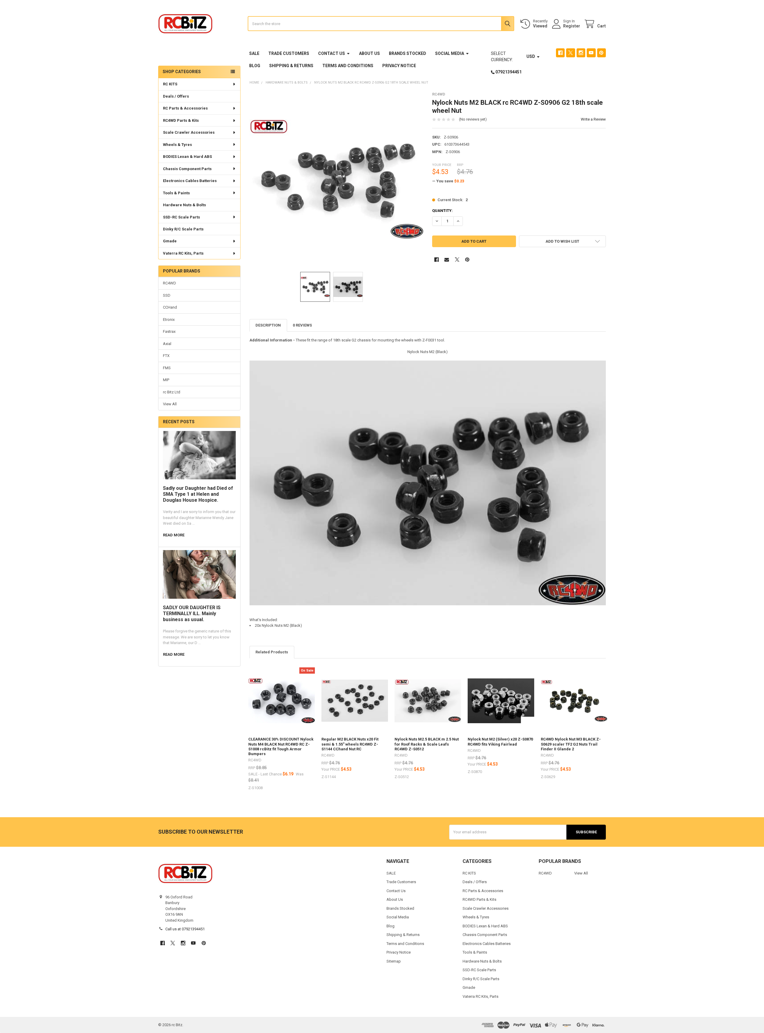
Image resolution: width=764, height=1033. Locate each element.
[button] (562, 241)
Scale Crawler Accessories (189, 132)
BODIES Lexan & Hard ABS (187, 156)
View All (170, 404)
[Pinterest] (601, 52)
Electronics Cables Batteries (190, 180)
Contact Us (331, 53)
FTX (166, 355)
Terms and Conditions (347, 65)
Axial (167, 343)
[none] (336, 179)
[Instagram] (581, 52)
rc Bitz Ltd (171, 392)
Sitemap (393, 961)
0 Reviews (302, 325)
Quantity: (442, 210)
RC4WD (169, 283)
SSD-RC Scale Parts (181, 217)
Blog (254, 65)
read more (173, 535)
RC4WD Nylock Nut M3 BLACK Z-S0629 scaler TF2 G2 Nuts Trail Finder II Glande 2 (571, 744)
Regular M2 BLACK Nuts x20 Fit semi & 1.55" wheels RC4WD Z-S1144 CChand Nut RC (349, 744)
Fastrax (169, 331)
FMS (167, 368)
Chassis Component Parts (187, 169)
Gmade (170, 241)
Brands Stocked (407, 53)
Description (268, 325)
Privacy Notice (399, 65)
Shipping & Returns (291, 65)
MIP (166, 380)
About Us (369, 53)
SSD (166, 295)
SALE (254, 53)
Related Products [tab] (271, 652)
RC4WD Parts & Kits (181, 120)
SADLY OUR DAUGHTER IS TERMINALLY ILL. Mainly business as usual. (192, 613)
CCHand (170, 307)
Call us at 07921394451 (185, 929)
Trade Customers (288, 53)
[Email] (446, 259)
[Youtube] (591, 52)
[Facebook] (560, 52)
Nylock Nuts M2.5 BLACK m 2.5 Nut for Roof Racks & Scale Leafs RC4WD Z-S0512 (427, 744)
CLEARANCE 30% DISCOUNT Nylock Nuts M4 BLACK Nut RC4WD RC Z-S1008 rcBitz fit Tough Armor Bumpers (280, 746)
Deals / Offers (176, 96)
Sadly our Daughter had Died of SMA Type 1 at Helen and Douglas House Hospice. (198, 494)
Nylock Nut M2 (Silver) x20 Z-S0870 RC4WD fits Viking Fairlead (500, 741)
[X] (570, 52)
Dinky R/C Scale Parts (183, 229)
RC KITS (170, 84)
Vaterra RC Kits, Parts (183, 253)
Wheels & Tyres (177, 144)
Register (571, 26)
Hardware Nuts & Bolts (184, 205)
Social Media (449, 53)
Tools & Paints (176, 193)
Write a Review (593, 119)
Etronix (169, 319)
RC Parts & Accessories (185, 108)
